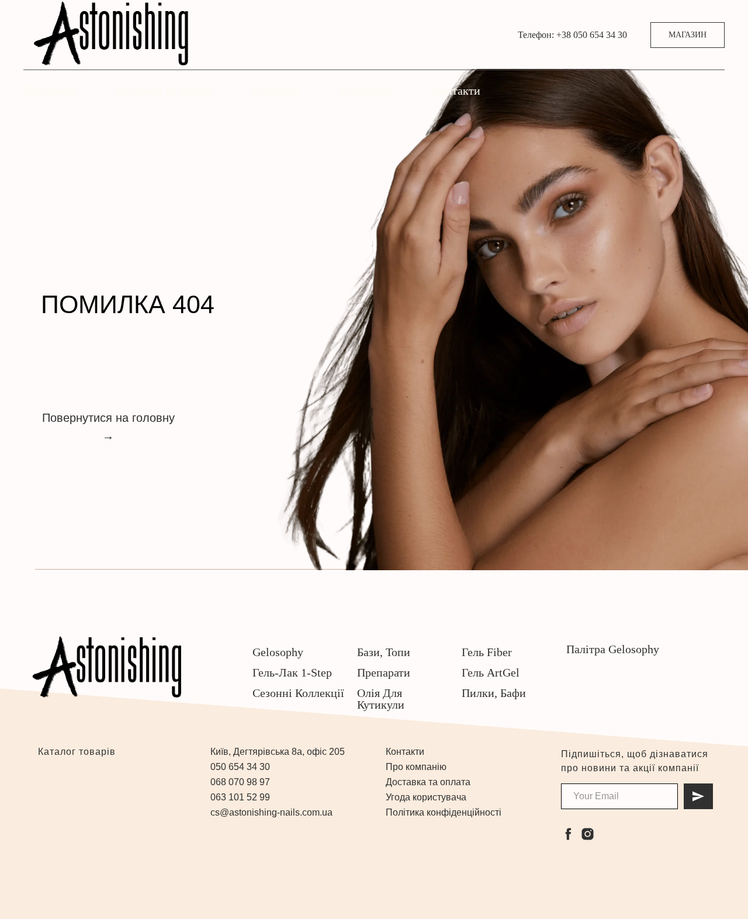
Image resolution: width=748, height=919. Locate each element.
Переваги (276, 90)
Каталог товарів (75, 752)
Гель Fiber (487, 652)
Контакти (456, 90)
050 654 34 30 (240, 767)
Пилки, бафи (494, 693)
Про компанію (416, 767)
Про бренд (49, 90)
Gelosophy (277, 652)
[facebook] (568, 834)
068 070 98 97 (240, 782)
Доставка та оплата (164, 90)
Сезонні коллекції (298, 693)
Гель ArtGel (491, 672)
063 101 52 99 (240, 797)
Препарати (383, 672)
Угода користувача (426, 797)
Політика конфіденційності (443, 812)
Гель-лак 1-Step (292, 672)
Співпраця (366, 90)
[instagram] (587, 834)
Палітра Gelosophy (612, 649)
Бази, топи (383, 652)
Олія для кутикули (380, 698)
